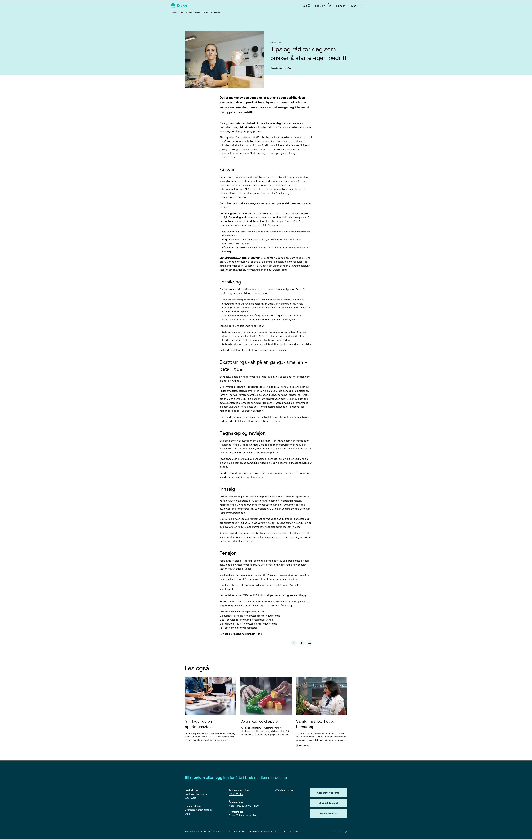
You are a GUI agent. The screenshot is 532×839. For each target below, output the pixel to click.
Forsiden (174, 12)
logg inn (221, 777)
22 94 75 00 (236, 793)
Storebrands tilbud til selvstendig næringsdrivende (248, 623)
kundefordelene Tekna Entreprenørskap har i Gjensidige (255, 349)
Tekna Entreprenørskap (212, 12)
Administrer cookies (291, 831)
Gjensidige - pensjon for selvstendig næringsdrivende (250, 615)
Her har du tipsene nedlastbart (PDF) (241, 633)
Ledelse (197, 12)
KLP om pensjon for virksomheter (238, 627)
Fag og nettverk (186, 12)
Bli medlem (195, 777)
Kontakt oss (286, 790)
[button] (306, 5)
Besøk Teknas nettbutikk (242, 815)
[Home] (178, 5)
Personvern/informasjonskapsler (262, 831)
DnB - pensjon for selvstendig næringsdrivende (246, 619)
